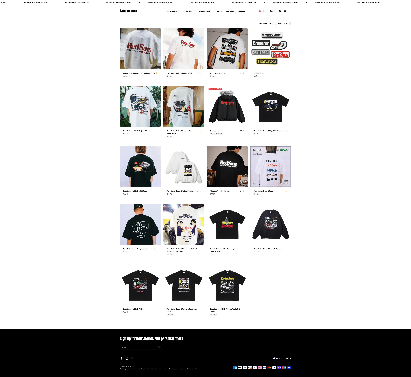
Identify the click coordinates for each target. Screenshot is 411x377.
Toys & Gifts (188, 11)
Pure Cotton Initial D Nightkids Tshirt (267, 131)
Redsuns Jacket (216, 131)
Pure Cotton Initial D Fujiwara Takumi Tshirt (139, 249)
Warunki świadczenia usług (144, 369)
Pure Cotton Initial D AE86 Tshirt (135, 191)
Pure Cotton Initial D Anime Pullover (180, 191)
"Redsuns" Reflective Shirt (220, 191)
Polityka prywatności (126, 369)
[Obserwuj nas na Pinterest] (132, 358)
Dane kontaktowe (161, 369)
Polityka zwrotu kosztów (177, 369)
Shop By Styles (204, 11)
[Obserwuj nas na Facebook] (121, 358)
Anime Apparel (171, 11)
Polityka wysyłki (192, 369)
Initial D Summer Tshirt (218, 73)
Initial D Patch (259, 73)
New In (219, 11)
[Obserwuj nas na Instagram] (126, 358)
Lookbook (230, 11)
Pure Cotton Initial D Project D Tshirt (136, 131)
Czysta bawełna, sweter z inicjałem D (137, 73)
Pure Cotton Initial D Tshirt (263, 191)
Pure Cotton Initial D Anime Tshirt (179, 73)
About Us (241, 11)
